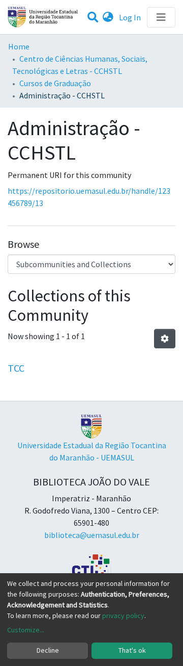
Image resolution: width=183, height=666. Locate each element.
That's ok (132, 650)
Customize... (25, 629)
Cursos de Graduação (55, 83)
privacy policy (123, 615)
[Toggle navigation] (161, 17)
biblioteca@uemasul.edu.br (91, 535)
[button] (108, 17)
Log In (131, 17)
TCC (16, 368)
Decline (48, 650)
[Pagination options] (164, 338)
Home (18, 46)
